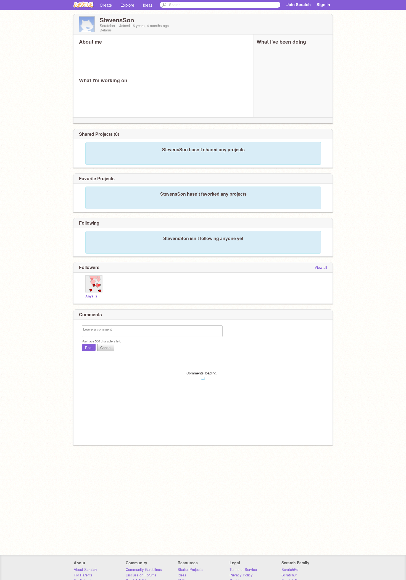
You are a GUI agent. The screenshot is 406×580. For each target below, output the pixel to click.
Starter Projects (190, 569)
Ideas (148, 5)
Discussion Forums (141, 575)
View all (321, 267)
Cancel (105, 347)
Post (89, 347)
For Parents (83, 575)
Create (106, 5)
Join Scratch (298, 4)
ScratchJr (289, 575)
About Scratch (85, 569)
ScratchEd (289, 569)
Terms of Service (243, 569)
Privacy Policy (241, 575)
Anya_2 (91, 296)
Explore (127, 5)
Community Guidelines (144, 569)
